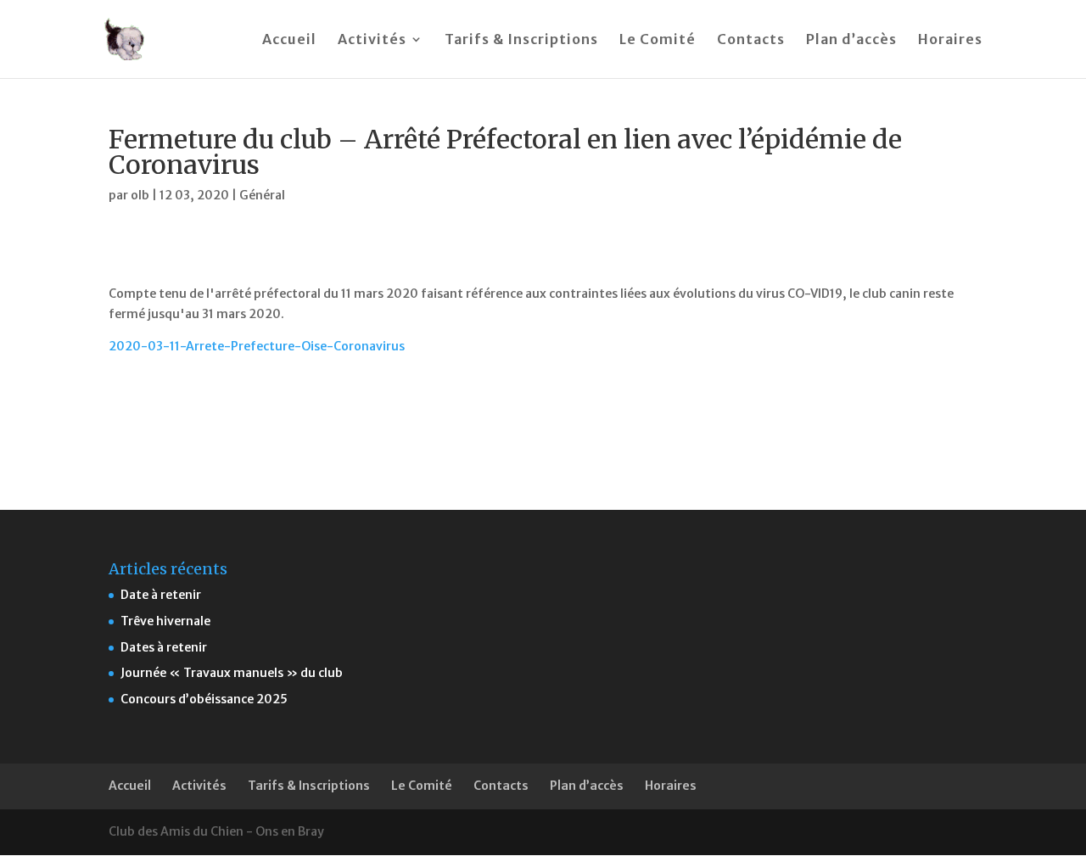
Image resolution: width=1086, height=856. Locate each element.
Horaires (950, 40)
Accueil (289, 40)
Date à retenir (160, 594)
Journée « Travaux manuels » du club (231, 672)
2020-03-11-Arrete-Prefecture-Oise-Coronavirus (257, 346)
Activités (372, 40)
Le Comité (657, 40)
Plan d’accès (851, 40)
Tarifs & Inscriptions (521, 40)
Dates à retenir (163, 647)
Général (262, 195)
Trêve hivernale (165, 621)
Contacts (751, 40)
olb (140, 195)
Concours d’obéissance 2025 (204, 699)
